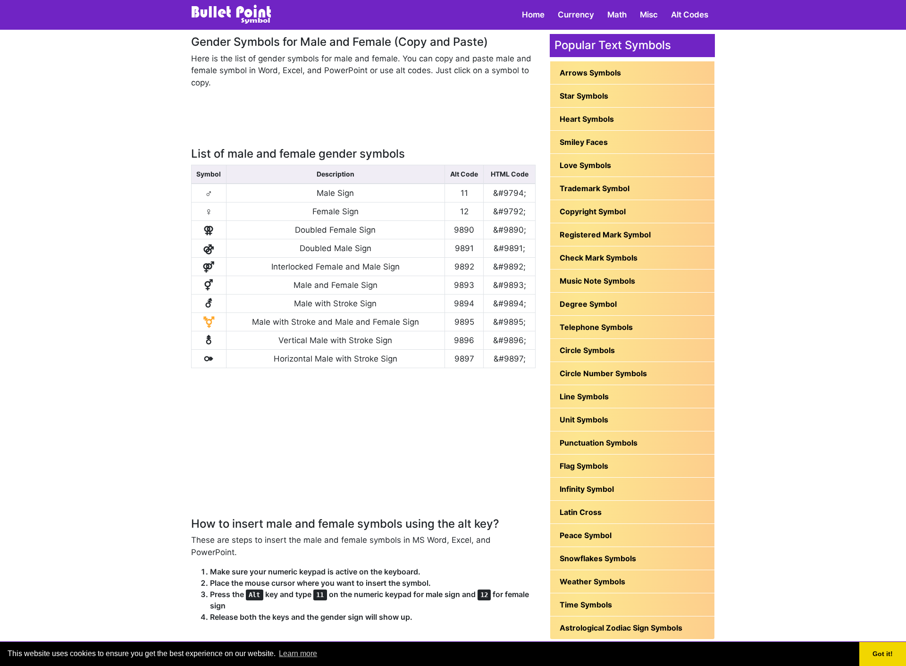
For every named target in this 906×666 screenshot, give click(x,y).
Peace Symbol (586, 535)
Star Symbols (584, 96)
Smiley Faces (584, 142)
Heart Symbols (587, 119)
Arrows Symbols (590, 72)
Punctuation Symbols (599, 442)
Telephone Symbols (596, 327)
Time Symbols (586, 604)
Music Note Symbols (597, 281)
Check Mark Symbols (599, 257)
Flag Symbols (584, 466)
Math (617, 14)
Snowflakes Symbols (598, 558)
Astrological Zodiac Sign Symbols (621, 627)
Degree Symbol (588, 304)
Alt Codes (689, 14)
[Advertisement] (363, 117)
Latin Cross (581, 512)
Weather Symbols (592, 581)
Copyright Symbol (593, 211)
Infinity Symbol (587, 489)
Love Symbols (585, 165)
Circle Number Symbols (603, 373)
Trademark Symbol (594, 188)
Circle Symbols (587, 350)
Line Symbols (584, 396)
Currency (576, 14)
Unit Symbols (584, 419)
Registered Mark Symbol (605, 234)
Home (533, 14)
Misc (649, 14)
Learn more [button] (298, 653)
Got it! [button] (882, 654)
